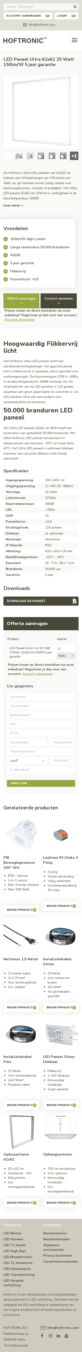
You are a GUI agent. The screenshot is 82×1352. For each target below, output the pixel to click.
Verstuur (18, 783)
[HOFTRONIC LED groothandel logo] (24, 40)
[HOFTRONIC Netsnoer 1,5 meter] (21, 936)
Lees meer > (13, 205)
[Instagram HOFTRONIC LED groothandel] (53, 1335)
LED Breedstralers (17, 1257)
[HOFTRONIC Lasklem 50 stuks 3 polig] (60, 835)
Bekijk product (20, 910)
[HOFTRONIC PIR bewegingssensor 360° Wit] (21, 835)
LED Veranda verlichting (13, 1282)
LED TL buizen (14, 1245)
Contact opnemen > (58, 300)
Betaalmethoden (56, 1239)
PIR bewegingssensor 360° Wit (19, 862)
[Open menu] (75, 40)
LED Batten (12, 1233)
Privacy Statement (57, 1255)
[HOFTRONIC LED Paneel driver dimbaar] (60, 1034)
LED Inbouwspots (17, 1269)
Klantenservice (55, 1233)
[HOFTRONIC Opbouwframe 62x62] (21, 1132)
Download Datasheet (26, 601)
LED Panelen (13, 1239)
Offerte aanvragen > (21, 300)
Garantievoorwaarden (60, 1261)
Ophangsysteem (57, 1154)
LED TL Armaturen (18, 1263)
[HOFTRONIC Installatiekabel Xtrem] (60, 936)
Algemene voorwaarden (53, 1247)
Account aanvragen (23, 16)
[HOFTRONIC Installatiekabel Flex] (21, 1034)
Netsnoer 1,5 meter (20, 959)
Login (62, 16)
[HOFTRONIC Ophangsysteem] (60, 1132)
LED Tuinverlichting (19, 1275)
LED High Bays (14, 1251)
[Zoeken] (75, 6)
